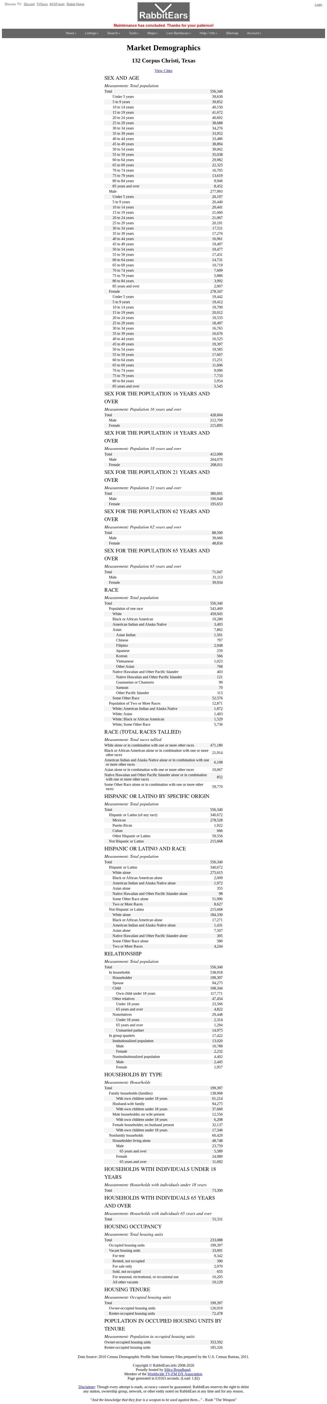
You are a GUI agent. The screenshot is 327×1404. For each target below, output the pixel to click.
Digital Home (75, 4)
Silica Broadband (177, 1370)
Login (318, 4)
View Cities (163, 71)
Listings (90, 33)
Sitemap (232, 33)
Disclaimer (87, 1387)
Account (253, 33)
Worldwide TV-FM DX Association (174, 1374)
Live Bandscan (178, 33)
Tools (133, 33)
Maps (151, 33)
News (70, 33)
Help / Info (207, 33)
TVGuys (42, 4)
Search (112, 33)
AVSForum (57, 4)
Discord (29, 4)
